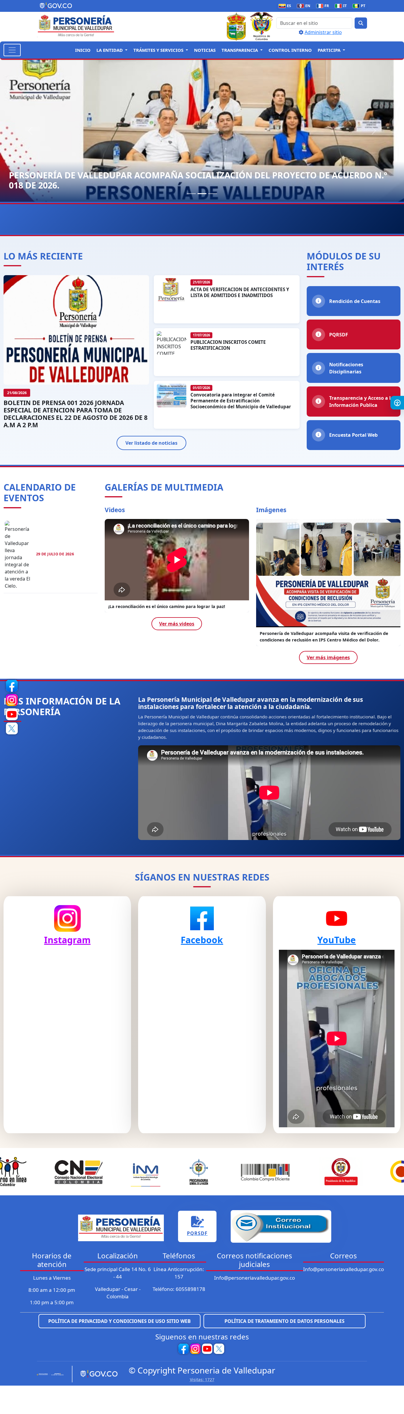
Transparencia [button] (240, 50)
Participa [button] (330, 50)
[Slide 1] (191, 193)
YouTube (336, 940)
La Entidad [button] (110, 50)
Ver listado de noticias (151, 443)
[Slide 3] (212, 193)
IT (342, 5)
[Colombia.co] (52, 1374)
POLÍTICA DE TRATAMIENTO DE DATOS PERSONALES (284, 1321)
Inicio (83, 50)
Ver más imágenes (328, 657)
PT (360, 5)
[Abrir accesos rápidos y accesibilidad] (397, 402)
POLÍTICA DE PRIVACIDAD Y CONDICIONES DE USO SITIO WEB (119, 1321)
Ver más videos (176, 630)
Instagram (67, 940)
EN (304, 5)
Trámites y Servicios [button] (159, 50)
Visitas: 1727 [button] (202, 1379)
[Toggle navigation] (12, 50)
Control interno (290, 50)
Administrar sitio (323, 32)
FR (324, 5)
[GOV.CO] (97, 1374)
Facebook (202, 940)
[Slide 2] (202, 193)
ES (286, 5)
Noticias (205, 50)
